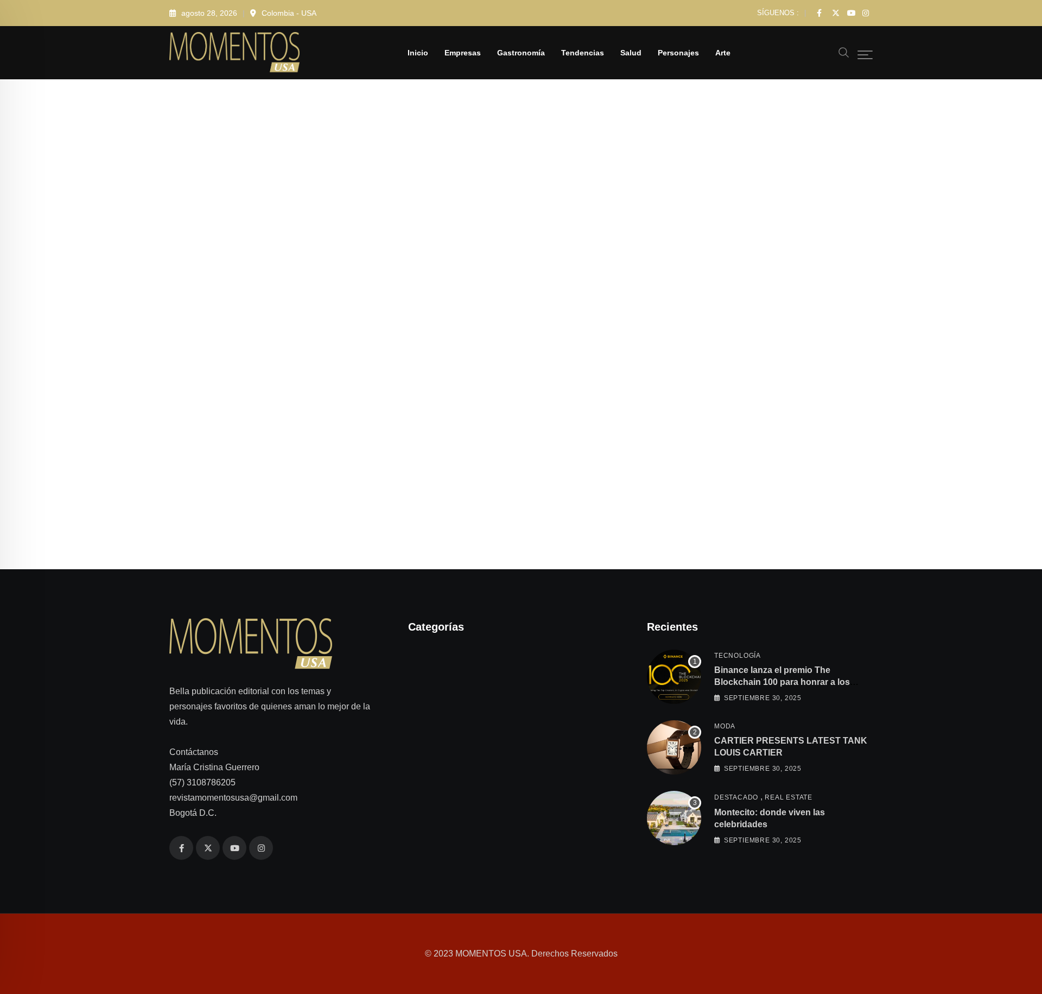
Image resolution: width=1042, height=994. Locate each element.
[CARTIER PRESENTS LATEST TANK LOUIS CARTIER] (674, 747)
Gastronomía (521, 52)
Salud (630, 52)
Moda (724, 725)
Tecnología (737, 655)
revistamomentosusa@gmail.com (233, 797)
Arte (722, 52)
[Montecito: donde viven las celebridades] (674, 818)
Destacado (736, 797)
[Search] (843, 52)
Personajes (678, 52)
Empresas (462, 52)
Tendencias (582, 52)
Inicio (418, 52)
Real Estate (788, 797)
